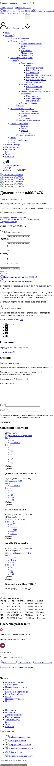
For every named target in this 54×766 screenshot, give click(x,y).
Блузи (23, 128)
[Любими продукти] (27, 28)
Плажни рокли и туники (21, 57)
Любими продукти (13, 715)
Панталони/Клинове (19, 140)
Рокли (13, 138)
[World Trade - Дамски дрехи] (13, 13)
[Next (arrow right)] (49, 383)
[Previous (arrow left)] (4, 383)
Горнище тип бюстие (35, 77)
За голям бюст (32, 72)
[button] (3, 271)
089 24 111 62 (23, 219)
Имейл (4, 410)
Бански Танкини (33, 70)
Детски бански (27, 84)
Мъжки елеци (27, 55)
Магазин (9, 36)
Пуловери (25, 133)
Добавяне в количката (10, 269)
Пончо (24, 116)
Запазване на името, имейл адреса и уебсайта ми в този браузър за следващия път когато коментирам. (26, 416)
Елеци (24, 46)
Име (2, 405)
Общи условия (6, 8)
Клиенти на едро (12, 145)
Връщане (26, 8)
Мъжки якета (27, 53)
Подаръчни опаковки (19, 38)
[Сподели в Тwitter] (6, 330)
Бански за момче (33, 89)
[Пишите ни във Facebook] (2, 648)
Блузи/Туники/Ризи (19, 123)
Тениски (25, 126)
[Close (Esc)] (51, 3)
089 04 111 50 (10, 219)
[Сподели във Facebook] (6, 327)
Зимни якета (26, 50)
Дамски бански (28, 63)
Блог (7, 152)
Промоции (10, 149)
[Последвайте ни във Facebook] (1, 673)
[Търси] (27, 17)
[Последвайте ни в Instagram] (4, 673)
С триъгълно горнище (36, 79)
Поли (12, 142)
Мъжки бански (33, 101)
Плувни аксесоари (29, 103)
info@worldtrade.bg (8, 222)
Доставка (18, 8)
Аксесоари (26, 118)
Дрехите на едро (12, 147)
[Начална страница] (7, 163)
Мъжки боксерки (34, 98)
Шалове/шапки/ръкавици (22, 109)
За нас (8, 154)
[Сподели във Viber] (6, 333)
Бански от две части (35, 68)
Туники (24, 130)
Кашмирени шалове (30, 113)
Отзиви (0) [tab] (10, 352)
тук (21, 319)
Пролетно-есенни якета (31, 43)
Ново (7, 32)
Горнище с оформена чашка (38, 75)
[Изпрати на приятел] (6, 336)
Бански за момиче (34, 87)
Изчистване (12, 263)
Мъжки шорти (32, 96)
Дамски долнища (34, 82)
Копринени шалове (29, 111)
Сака (23, 48)
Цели (28, 65)
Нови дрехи (10, 710)
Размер (3, 253)
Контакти (9, 156)
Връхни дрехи (17, 41)
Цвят (3, 239)
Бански (13, 61)
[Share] (45, 3)
